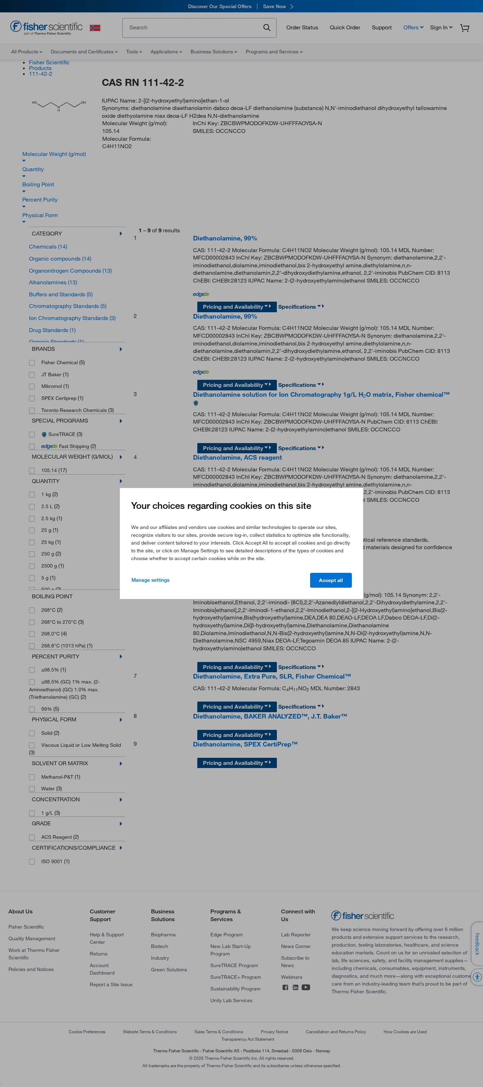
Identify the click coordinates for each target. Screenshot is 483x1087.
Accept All (331, 580)
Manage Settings (150, 580)
